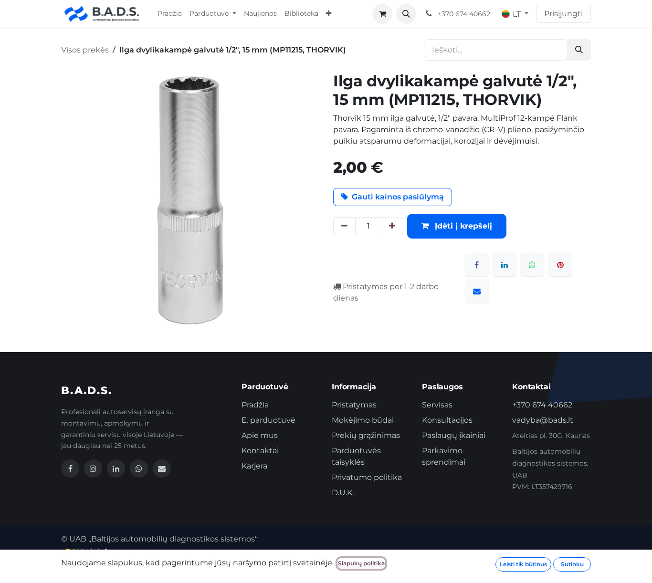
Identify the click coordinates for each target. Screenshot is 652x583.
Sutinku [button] (572, 564)
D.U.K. (343, 492)
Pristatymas (354, 404)
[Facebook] (476, 264)
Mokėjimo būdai (363, 420)
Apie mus (260, 435)
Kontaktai (260, 450)
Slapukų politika (361, 563)
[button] (406, 14)
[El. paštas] (476, 291)
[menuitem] (170, 14)
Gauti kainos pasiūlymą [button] (398, 196)
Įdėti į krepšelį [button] (462, 225)
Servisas (437, 404)
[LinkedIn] (504, 264)
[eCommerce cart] (382, 14)
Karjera (254, 465)
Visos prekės (85, 49)
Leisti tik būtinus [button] (523, 564)
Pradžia (255, 404)
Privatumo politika (367, 477)
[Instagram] (93, 468)
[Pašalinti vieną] (344, 226)
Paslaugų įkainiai (453, 435)
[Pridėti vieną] (392, 226)
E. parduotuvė (268, 420)
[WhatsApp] (532, 264)
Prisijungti (563, 13)
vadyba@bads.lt (542, 420)
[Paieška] (579, 50)
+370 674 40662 (542, 404)
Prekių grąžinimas (366, 435)
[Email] (162, 468)
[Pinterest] (560, 264)
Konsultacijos (447, 420)
